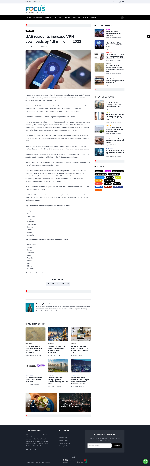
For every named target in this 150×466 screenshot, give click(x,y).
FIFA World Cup (114, 174)
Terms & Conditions (65, 443)
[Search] (122, 17)
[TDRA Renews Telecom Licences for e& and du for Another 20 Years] (100, 129)
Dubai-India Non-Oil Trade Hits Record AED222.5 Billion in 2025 (115, 45)
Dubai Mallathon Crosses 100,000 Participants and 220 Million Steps (115, 80)
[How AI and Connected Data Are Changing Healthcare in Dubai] (100, 152)
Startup (58, 17)
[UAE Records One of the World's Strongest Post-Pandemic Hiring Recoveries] (58, 334)
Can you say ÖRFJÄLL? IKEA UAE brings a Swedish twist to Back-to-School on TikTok (115, 56)
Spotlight (76, 17)
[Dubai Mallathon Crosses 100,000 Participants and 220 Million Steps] (100, 81)
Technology (30, 375)
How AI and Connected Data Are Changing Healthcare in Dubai (115, 152)
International (109, 180)
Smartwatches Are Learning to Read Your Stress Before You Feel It (115, 140)
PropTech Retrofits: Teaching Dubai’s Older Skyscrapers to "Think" (113, 104)
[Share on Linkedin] (67, 284)
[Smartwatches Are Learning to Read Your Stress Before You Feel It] (100, 141)
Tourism (67, 17)
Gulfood (110, 177)
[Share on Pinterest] (63, 284)
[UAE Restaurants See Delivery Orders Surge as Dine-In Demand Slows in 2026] (81, 334)
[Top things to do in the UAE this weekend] (41, 402)
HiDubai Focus (34, 462)
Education (99, 171)
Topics (61, 435)
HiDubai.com (63, 437)
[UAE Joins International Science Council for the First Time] (35, 365)
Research (30, 30)
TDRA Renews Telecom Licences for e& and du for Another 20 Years (114, 129)
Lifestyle (109, 52)
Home (29, 17)
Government (38, 17)
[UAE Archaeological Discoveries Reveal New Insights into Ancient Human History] (35, 334)
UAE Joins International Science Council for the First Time (34, 380)
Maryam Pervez (31, 46)
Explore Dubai (118, 171)
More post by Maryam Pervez (44, 314)
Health (85, 17)
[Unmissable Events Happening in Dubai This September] (100, 33)
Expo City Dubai (101, 174)
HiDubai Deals (63, 440)
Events (93, 17)
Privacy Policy (63, 446)
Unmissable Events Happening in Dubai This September (113, 33)
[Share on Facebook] (48, 284)
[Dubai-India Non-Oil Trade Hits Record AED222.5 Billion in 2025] (100, 45)
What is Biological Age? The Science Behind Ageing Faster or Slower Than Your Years (115, 117)
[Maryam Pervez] (30, 311)
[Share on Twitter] (53, 284)
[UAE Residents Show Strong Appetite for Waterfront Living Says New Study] (58, 365)
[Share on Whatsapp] (58, 284)
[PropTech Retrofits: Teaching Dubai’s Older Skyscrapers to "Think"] (100, 105)
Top (121, 462)
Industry (48, 17)
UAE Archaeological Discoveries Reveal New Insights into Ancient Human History (115, 68)
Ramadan (108, 183)
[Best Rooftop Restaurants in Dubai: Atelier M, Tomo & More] (75, 402)
